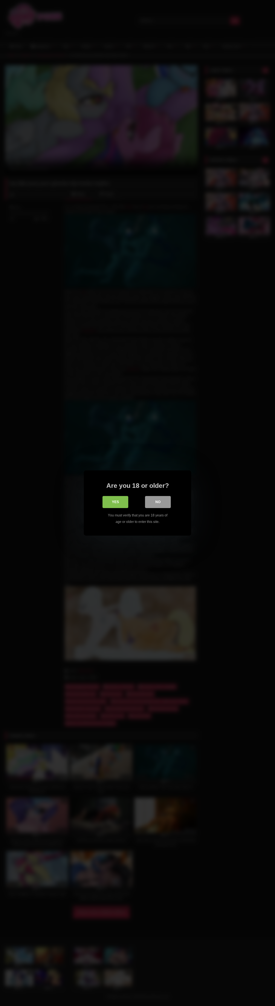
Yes (115, 502)
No (157, 502)
